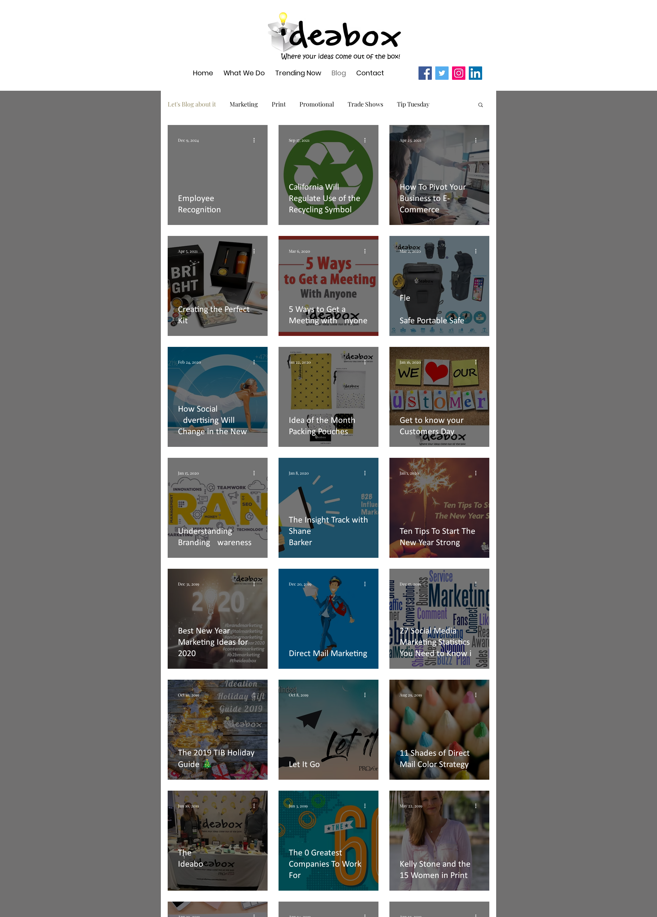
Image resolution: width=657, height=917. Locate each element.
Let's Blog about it (192, 104)
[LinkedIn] (475, 73)
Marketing (244, 104)
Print (279, 104)
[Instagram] (458, 73)
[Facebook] (425, 73)
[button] (480, 105)
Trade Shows (365, 104)
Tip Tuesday (413, 104)
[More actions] (256, 140)
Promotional (316, 104)
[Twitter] (442, 73)
